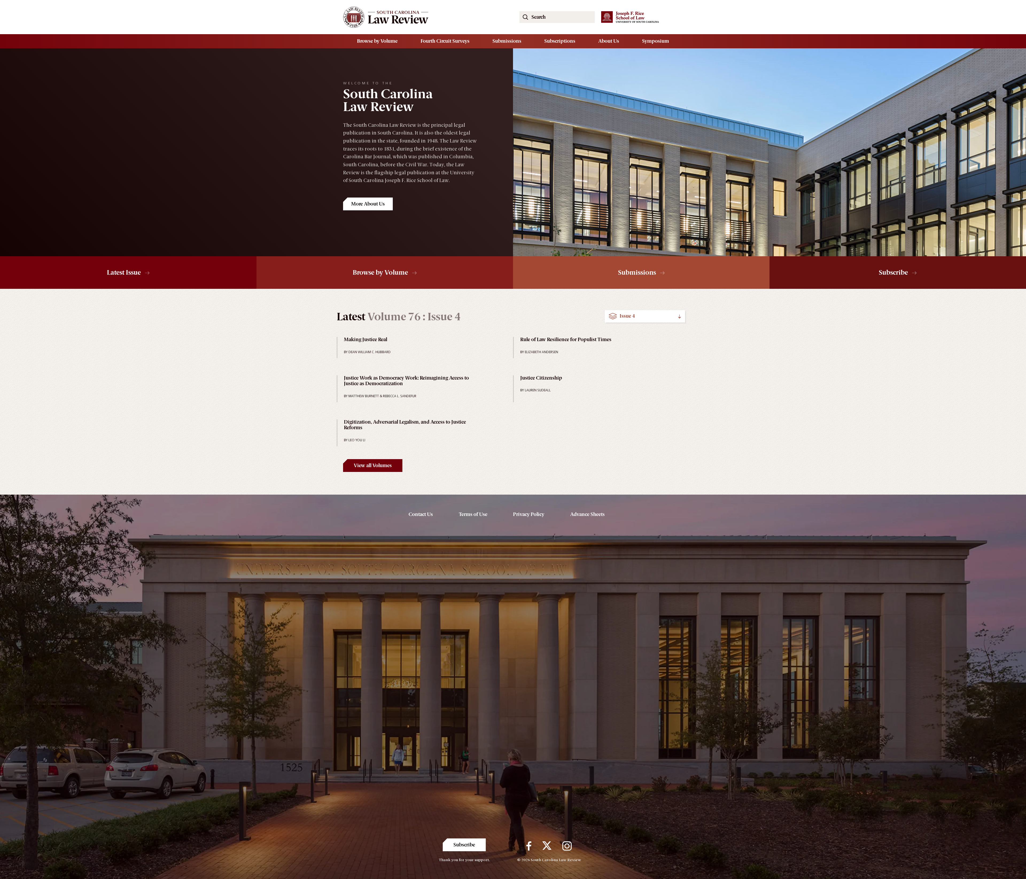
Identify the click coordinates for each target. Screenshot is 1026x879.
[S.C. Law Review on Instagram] (567, 846)
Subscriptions (559, 41)
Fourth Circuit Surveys (445, 41)
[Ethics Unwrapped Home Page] (425, 17)
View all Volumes (373, 465)
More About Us (368, 204)
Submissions (506, 41)
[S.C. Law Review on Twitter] (546, 846)
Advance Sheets (587, 514)
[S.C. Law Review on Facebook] (528, 846)
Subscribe (893, 272)
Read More (395, 351)
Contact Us (421, 514)
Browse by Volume (377, 41)
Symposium (655, 41)
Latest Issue (124, 272)
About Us (608, 41)
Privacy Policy (528, 514)
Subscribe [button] (464, 845)
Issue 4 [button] (627, 316)
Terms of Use (473, 514)
